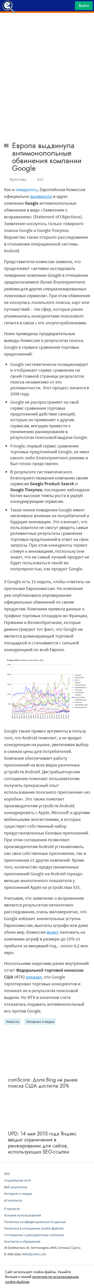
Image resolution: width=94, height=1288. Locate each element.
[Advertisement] (47, 25)
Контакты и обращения (22, 1241)
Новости (12, 1021)
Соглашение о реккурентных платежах (34, 1235)
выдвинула (41, 196)
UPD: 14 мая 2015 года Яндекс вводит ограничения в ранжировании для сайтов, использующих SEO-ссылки (42, 1143)
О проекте (12, 1208)
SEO (7, 1173)
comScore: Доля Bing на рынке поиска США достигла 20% (42, 1083)
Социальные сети (17, 1180)
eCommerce (13, 1200)
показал (34, 977)
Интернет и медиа (40, 1021)
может (52, 932)
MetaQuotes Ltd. (34, 1254)
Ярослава (18, 179)
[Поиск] (69, 7)
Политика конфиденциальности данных (35, 1222)
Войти (84, 6)
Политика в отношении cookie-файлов (33, 1228)
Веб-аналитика (15, 1187)
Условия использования (22, 1215)
